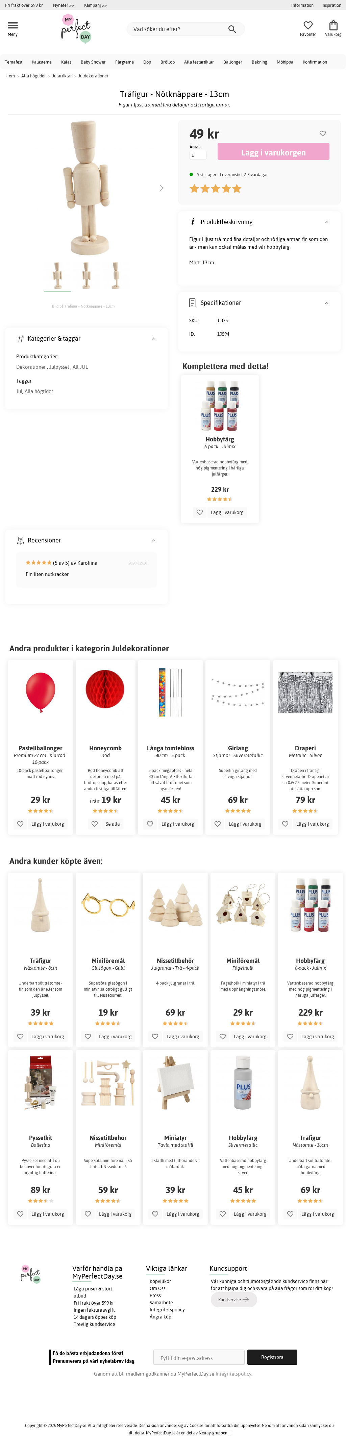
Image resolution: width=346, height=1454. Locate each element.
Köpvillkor (160, 1281)
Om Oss (158, 1288)
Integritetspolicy (167, 1310)
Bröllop (167, 62)
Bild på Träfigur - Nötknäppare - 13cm (83, 306)
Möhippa (285, 62)
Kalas (66, 62)
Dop (147, 62)
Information (302, 5)
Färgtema (124, 62)
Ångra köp (160, 1317)
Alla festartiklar (199, 62)
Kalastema (42, 62)
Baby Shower (93, 62)
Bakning (259, 62)
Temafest (13, 62)
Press (155, 1295)
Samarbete (161, 1303)
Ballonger (232, 62)
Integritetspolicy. (234, 1374)
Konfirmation (315, 62)
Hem (10, 75)
